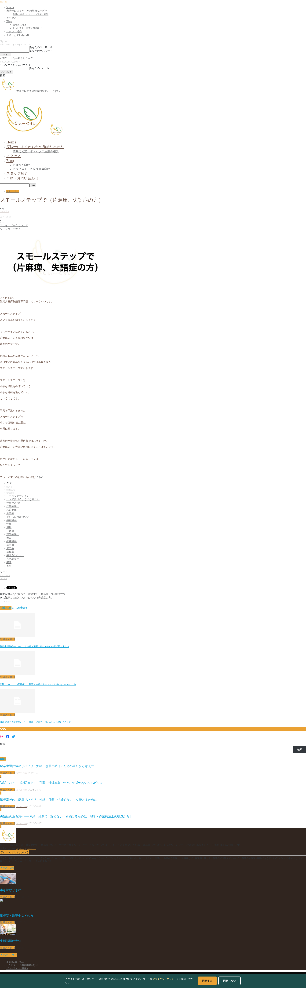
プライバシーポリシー (164, 978)
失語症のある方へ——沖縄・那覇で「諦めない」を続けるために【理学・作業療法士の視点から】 (66, 816)
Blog (9, 21)
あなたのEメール (39, 67)
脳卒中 (10, 548)
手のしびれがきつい (17, 516)
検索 (2, 743)
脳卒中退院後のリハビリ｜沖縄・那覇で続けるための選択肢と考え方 (34, 646)
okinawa (10, 489)
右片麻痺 (11, 509)
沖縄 (8, 523)
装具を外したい (15, 555)
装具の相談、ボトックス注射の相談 (30, 14)
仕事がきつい (14, 502)
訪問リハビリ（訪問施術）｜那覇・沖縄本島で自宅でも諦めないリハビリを (38, 684)
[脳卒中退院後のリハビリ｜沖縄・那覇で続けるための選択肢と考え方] (17, 636)
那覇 (8, 562)
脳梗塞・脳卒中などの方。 (18, 915)
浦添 (8, 527)
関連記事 (5, 608)
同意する (207, 980)
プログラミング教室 (17, 968)
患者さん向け (19, 24)
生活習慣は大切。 (12, 941)
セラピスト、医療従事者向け (27, 27)
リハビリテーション (17, 495)
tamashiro (4, 211)
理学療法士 (12, 534)
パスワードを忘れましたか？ (16, 57)
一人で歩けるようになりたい (23, 499)
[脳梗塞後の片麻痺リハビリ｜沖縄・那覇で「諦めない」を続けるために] (17, 711)
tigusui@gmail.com (26, 848)
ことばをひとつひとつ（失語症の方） (32, 597)
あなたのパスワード (40, 50)
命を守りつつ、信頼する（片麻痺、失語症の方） (38, 593)
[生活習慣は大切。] (8, 934)
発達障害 (11, 541)
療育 (8, 537)
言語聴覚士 (12, 558)
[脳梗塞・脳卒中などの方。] (8, 908)
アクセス (11, 17)
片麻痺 (10, 530)
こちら (39, 476)
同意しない (229, 980)
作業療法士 (12, 506)
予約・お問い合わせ (17, 35)
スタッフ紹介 (14, 31)
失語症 (10, 513)
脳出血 (10, 544)
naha (9, 486)
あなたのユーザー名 (40, 47)
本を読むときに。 (12, 890)
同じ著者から (20, 608)
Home (10, 7)
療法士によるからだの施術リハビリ (26, 10)
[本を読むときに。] (8, 883)
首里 (8, 565)
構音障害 (11, 520)
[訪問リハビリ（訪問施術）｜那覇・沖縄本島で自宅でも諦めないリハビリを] (17, 673)
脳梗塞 (10, 551)
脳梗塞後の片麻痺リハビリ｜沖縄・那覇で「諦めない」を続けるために (35, 722)
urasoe (10, 492)
